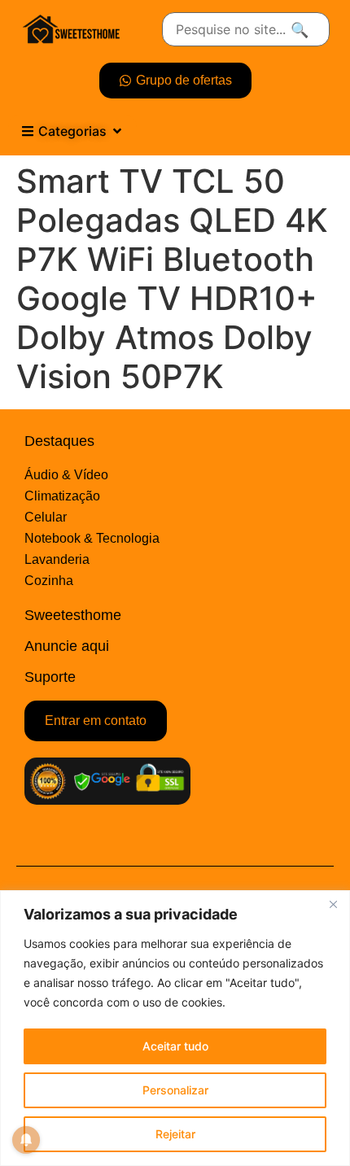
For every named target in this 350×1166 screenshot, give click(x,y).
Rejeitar (175, 1134)
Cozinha (48, 580)
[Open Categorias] (117, 131)
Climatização (62, 496)
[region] (175, 1028)
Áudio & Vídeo (66, 475)
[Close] (333, 904)
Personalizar (175, 1090)
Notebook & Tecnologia (92, 538)
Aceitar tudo (175, 1046)
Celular (45, 517)
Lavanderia (57, 559)
